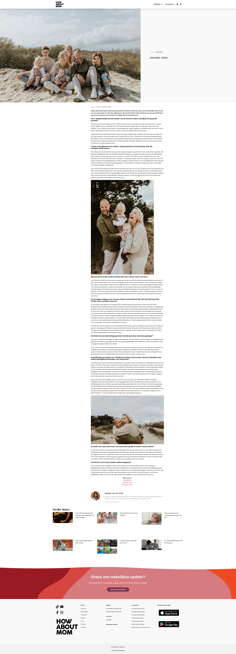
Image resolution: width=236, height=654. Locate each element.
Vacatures (84, 615)
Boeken (108, 605)
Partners (83, 627)
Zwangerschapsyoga (138, 612)
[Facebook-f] (57, 613)
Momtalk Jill (127, 480)
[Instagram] (62, 613)
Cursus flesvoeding (137, 618)
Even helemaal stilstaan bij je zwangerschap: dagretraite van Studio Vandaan (85, 515)
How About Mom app (163, 605)
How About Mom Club (138, 608)
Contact (83, 624)
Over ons (83, 608)
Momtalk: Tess (127, 482)
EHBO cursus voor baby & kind (141, 627)
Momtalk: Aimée (127, 485)
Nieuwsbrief (84, 612)
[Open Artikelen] (161, 4)
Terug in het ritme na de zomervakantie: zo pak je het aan (173, 515)
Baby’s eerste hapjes (138, 624)
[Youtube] (62, 607)
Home (92, 107)
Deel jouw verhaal (112, 624)
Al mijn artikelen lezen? (112, 502)
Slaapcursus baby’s (137, 621)
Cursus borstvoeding (138, 615)
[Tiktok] (57, 607)
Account (109, 616)
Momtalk (98, 107)
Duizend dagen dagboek (113, 612)
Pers (82, 621)
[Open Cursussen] (174, 4)
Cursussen (135, 605)
